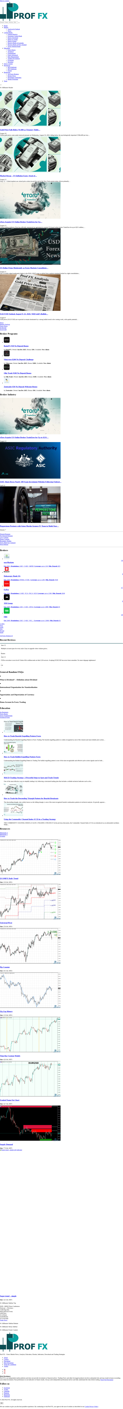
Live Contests (4, 537)
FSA (1, 625)
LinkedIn (6, 1391)
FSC (1, 629)
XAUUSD (3, 329)
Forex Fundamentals (6, 716)
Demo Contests (4, 539)
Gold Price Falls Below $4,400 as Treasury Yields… (20, 130)
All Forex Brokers (13, 74)
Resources (7, 65)
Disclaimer (7, 1361)
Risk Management (13, 57)
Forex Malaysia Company (8, 543)
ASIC (2, 627)
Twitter (6, 1389)
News (9, 31)
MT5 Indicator (12, 69)
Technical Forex (5, 717)
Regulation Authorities (14, 77)
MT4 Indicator (12, 67)
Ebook (10, 70)
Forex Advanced (13, 55)
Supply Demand (6, 1144)
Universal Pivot (6, 923)
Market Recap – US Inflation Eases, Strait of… (18, 176)
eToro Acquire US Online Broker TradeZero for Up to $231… (24, 437)
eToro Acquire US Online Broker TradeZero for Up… (21, 222)
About (6, 1357)
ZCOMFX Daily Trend (9, 878)
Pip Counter (5, 967)
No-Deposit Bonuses (6, 536)
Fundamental (12, 53)
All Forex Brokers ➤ (6, 636)
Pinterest (6, 1393)
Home (6, 26)
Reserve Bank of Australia (16, 43)
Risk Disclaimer (9, 1363)
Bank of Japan (12, 41)
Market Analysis (5, 324)
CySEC (2, 624)
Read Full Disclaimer (106, 1380)
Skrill (1, 632)
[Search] (19, 22)
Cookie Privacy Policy (91, 1406)
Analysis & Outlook (14, 29)
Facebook (7, 1388)
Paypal (2, 631)
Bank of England (13, 38)
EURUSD (3, 328)
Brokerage (7, 72)
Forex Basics (12, 50)
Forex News (3, 326)
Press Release (4, 544)
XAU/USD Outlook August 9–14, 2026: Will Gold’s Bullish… (24, 314)
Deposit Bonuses (5, 534)
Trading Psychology (14, 58)
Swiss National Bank (14, 46)
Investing (10, 62)
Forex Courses (8, 64)
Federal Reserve (12, 34)
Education (7, 48)
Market (6, 27)
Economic (11, 60)
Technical (11, 51)
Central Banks (8, 32)
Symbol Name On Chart (9, 1100)
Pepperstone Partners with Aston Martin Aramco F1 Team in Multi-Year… (29, 526)
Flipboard (7, 1396)
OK (2, 1403)
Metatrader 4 (4, 833)
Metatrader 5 (4, 834)
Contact (6, 1359)
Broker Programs (13, 79)
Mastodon (7, 1395)
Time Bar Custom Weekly (10, 1056)
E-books (2, 836)
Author (6, 1366)
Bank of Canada (13, 39)
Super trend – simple (8, 1296)
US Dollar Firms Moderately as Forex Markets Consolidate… (24, 268)
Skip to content (4, 1)
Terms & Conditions (10, 1364)
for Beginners (4, 712)
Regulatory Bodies (5, 541)
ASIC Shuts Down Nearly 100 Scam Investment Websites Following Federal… (30, 482)
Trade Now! (3, 1320)
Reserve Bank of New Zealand (17, 45)
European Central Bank (15, 36)
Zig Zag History (6, 1011)
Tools (5, 81)
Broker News (12, 76)
